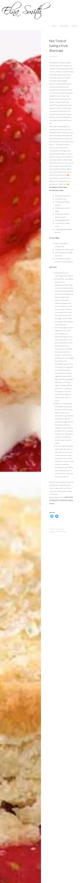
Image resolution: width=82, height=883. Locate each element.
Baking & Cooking (61, 531)
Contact (74, 26)
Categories (64, 26)
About (54, 26)
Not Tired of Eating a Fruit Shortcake (58, 45)
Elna (62, 529)
